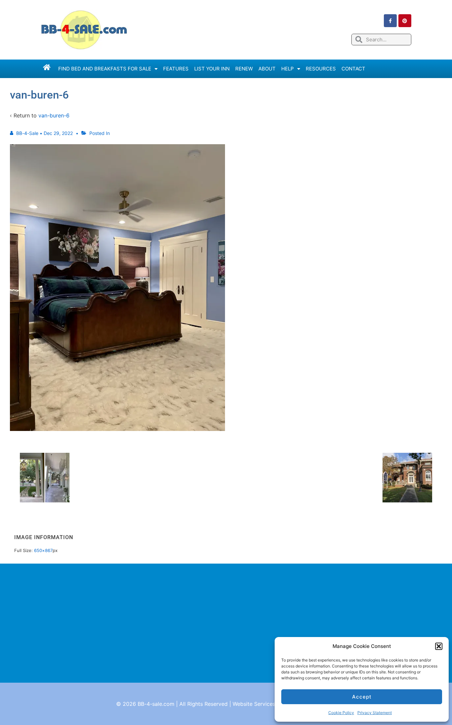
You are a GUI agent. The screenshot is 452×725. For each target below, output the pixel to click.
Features (176, 68)
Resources (321, 68)
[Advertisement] (226, 623)
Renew (244, 68)
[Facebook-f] (390, 20)
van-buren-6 (53, 115)
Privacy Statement (374, 712)
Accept (362, 697)
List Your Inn (212, 68)
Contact (353, 68)
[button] (438, 646)
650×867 (43, 550)
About (267, 68)
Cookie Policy (341, 712)
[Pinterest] (404, 20)
